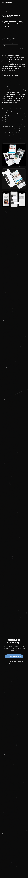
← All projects (5, 11)
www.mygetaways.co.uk (11, 75)
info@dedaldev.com (14, 656)
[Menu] (25, 2)
